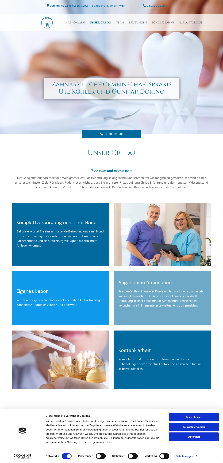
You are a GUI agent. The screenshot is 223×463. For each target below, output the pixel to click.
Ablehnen (194, 436)
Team (120, 23)
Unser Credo (100, 23)
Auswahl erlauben (194, 426)
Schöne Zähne (163, 23)
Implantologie (191, 23)
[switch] (101, 456)
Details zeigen (184, 456)
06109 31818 (156, 5)
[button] (111, 134)
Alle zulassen (194, 417)
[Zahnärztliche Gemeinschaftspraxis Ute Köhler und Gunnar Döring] (28, 23)
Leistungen (138, 23)
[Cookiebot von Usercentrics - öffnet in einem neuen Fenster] (22, 456)
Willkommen (75, 23)
